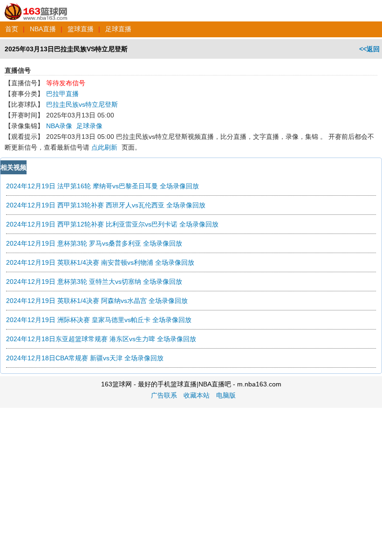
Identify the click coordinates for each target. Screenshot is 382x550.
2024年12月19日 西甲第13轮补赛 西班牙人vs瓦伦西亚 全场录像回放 (105, 205)
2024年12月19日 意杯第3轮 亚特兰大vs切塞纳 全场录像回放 (94, 281)
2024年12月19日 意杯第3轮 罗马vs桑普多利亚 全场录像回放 (94, 243)
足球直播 (118, 29)
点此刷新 (104, 147)
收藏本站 (197, 395)
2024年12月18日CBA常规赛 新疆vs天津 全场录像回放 (85, 358)
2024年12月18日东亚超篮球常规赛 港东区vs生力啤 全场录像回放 (101, 339)
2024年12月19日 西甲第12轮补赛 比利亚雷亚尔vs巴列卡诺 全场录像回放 (112, 224)
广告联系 (164, 395)
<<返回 (369, 49)
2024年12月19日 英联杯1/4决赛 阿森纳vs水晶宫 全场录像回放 (97, 300)
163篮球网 (36, 6)
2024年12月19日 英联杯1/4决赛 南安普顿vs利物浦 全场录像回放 (100, 262)
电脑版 (226, 395)
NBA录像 (59, 126)
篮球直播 (81, 29)
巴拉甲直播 (62, 93)
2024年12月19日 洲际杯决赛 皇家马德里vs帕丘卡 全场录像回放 (98, 319)
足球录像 (89, 126)
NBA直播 (43, 29)
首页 (11, 29)
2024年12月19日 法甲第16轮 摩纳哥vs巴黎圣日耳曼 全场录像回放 (102, 186)
